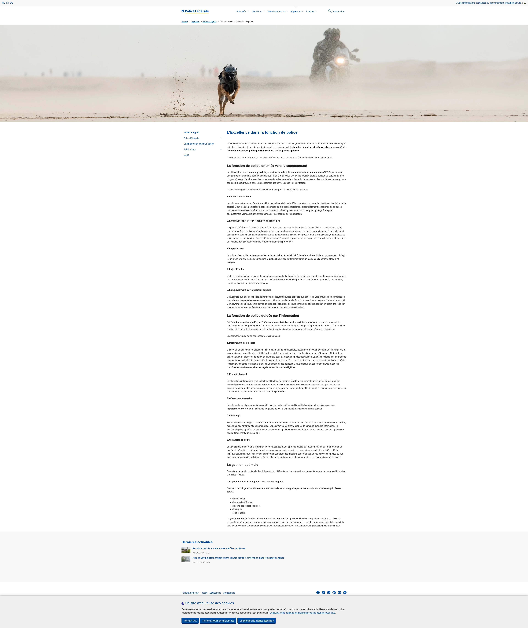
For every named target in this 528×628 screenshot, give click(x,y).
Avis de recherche (276, 11)
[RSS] (344, 592)
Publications (190, 149)
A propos (296, 11)
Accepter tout (190, 621)
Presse (204, 593)
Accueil (185, 22)
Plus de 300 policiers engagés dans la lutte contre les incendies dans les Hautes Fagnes (238, 558)
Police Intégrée (209, 22)
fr (7, 3)
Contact (310, 11)
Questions (257, 11)
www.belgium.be (513, 3)
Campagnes (229, 593)
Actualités (241, 11)
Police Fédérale (191, 138)
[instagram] (328, 592)
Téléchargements (190, 593)
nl (3, 3)
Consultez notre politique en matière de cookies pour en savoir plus (302, 613)
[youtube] (339, 592)
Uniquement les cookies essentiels (257, 621)
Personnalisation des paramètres (218, 621)
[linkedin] (334, 592)
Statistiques (215, 593)
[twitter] (323, 592)
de (11, 3)
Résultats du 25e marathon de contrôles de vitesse (219, 548)
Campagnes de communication (199, 144)
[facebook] (318, 592)
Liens (186, 155)
